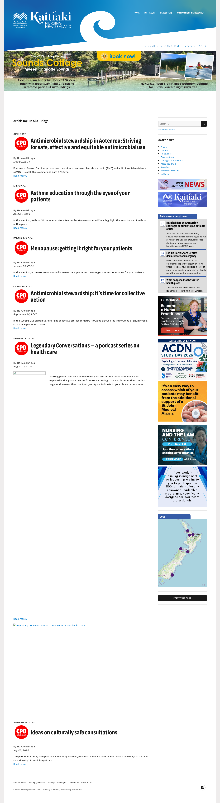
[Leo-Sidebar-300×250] (182, 486)
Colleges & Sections (172, 160)
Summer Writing (170, 170)
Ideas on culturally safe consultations (74, 732)
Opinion (165, 150)
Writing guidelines (37, 782)
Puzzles (165, 167)
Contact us (74, 782)
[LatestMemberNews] (182, 184)
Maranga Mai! (168, 163)
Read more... (20, 175)
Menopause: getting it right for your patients (81, 248)
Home (136, 12)
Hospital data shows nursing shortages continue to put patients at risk (185, 226)
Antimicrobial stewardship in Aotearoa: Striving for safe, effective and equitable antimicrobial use (88, 143)
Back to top (86, 782)
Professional (167, 157)
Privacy (51, 782)
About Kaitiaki (19, 782)
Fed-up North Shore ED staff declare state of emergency (181, 254)
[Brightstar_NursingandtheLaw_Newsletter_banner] (182, 444)
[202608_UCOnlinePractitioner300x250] (182, 315)
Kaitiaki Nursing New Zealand (26, 789)
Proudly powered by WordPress (67, 789)
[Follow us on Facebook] (203, 787)
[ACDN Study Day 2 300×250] (182, 359)
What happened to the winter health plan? (182, 281)
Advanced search (166, 129)
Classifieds (166, 12)
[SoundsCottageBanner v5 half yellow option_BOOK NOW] (110, 70)
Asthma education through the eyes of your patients (80, 195)
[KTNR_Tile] (182, 198)
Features (166, 153)
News (164, 146)
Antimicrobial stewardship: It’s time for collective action (88, 296)
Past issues (150, 12)
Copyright (61, 782)
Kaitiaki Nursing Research (190, 12)
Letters (165, 173)
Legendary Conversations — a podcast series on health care (85, 348)
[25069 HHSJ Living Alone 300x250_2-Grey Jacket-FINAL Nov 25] (182, 401)
